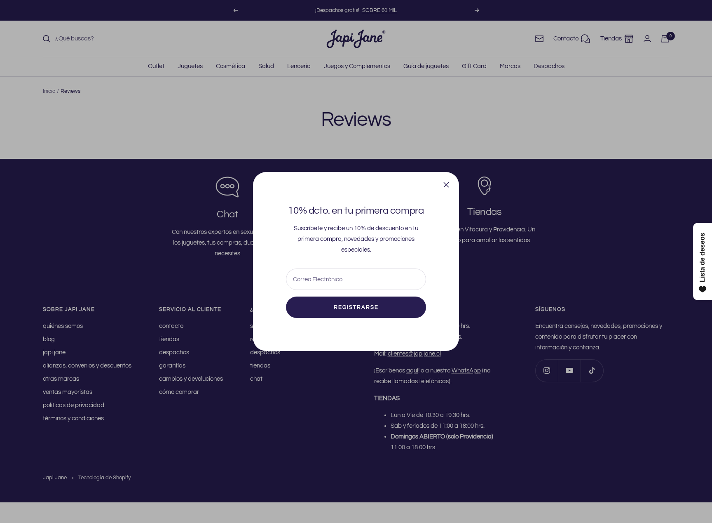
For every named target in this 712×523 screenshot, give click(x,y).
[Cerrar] (446, 185)
